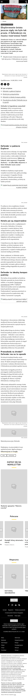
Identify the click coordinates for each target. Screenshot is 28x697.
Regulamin (10, 610)
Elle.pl (2, 637)
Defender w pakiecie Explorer (12, 91)
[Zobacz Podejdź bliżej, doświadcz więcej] (14, 529)
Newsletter (10, 615)
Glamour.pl (17, 637)
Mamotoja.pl (4, 642)
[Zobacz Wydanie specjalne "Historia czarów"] (14, 486)
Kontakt (5, 610)
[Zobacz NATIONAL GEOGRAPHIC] (14, 576)
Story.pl (16, 650)
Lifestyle (4, 21)
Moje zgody (17, 615)
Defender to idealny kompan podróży (14, 97)
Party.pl (16, 642)
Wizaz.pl (17, 647)
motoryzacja (11, 455)
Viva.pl (2, 647)
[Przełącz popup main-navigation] (1, 1)
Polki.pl (2, 645)
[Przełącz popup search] (26, 2)
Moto (3, 455)
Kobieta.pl (3, 640)
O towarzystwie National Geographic (14, 613)
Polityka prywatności (20, 610)
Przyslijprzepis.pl (19, 645)
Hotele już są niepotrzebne (11, 94)
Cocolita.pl (3, 650)
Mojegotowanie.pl (19, 640)
